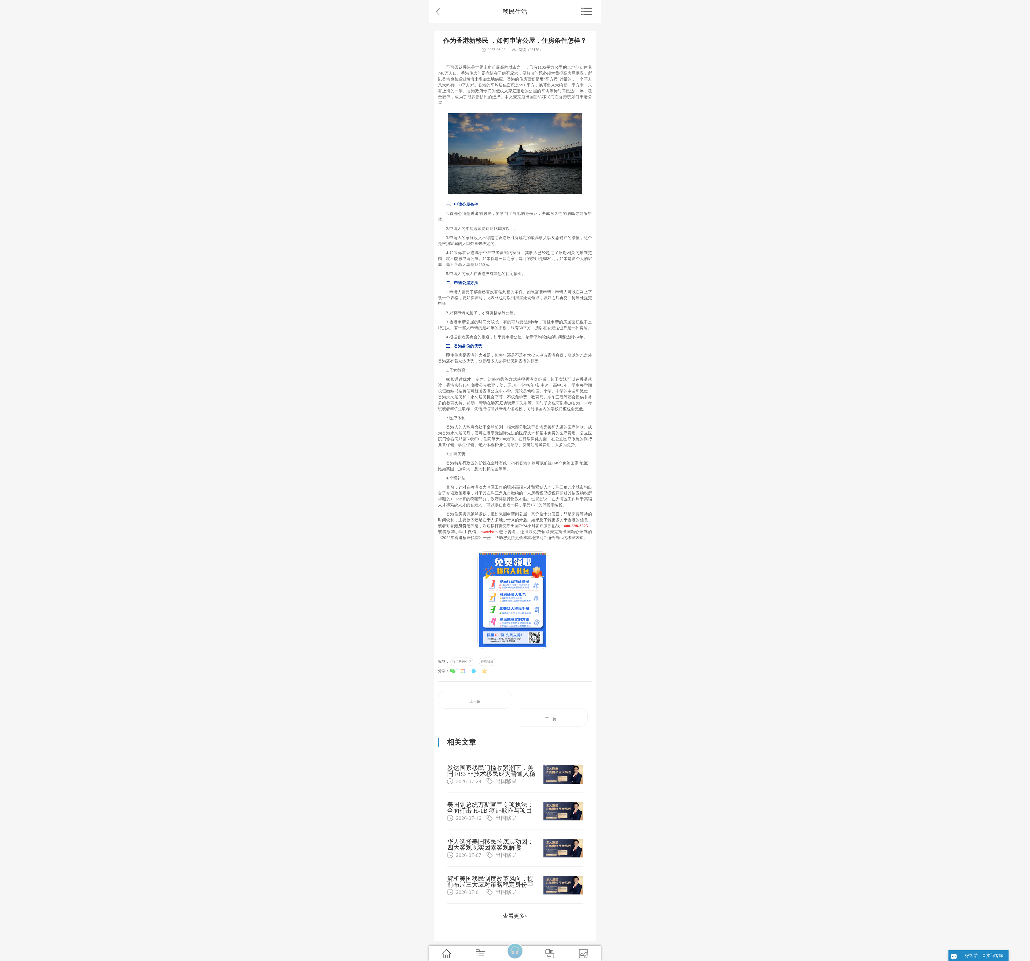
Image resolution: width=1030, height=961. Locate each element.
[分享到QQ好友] (473, 671)
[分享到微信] (452, 671)
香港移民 (487, 661)
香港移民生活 (462, 661)
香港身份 (458, 526)
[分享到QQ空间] (484, 671)
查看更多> (515, 916)
